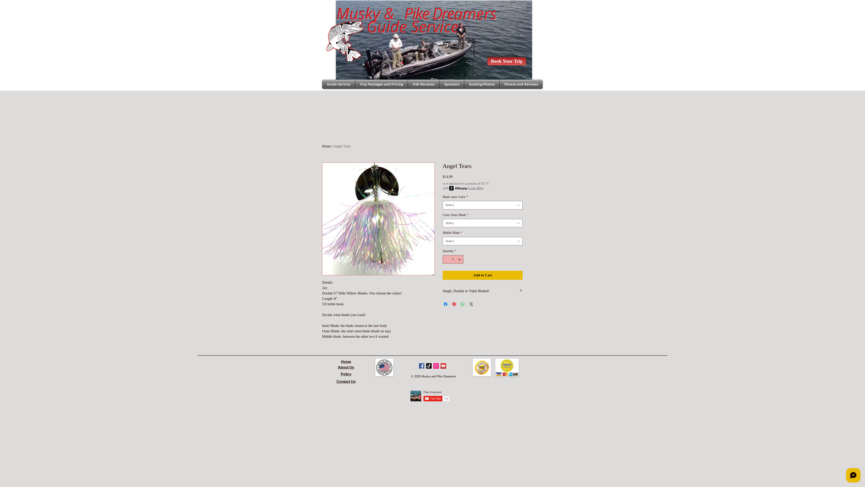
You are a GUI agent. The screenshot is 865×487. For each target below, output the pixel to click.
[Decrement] (446, 259)
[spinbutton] (453, 259)
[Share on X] (471, 304)
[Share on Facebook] (445, 304)
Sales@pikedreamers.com (299, 8)
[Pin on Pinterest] (454, 304)
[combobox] (483, 205)
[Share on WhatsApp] (462, 304)
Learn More (475, 188)
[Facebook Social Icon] (421, 366)
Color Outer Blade (456, 215)
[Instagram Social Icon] (436, 366)
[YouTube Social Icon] (443, 366)
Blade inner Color (455, 197)
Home (326, 146)
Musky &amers (412, 13)
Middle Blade (452, 232)
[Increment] (460, 259)
